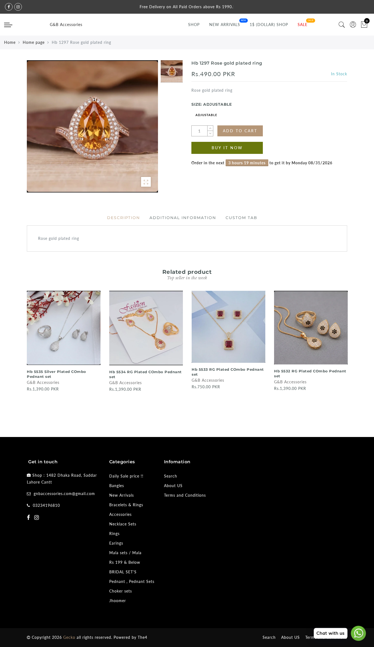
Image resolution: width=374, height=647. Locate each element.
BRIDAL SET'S (123, 572)
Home (10, 42)
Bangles (116, 485)
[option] (92, 126)
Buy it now (227, 147)
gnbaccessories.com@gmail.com (64, 493)
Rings (114, 533)
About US (173, 485)
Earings (116, 543)
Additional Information (182, 217)
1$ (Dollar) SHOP (269, 24)
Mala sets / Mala (125, 552)
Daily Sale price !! (126, 476)
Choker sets (120, 591)
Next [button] (344, 354)
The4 (142, 637)
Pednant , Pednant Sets (131, 581)
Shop (194, 24)
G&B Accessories (66, 24)
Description (123, 217)
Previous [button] (23, 354)
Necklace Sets (122, 524)
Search (170, 476)
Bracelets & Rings (126, 504)
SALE (302, 24)
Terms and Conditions (185, 495)
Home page (34, 42)
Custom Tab (241, 217)
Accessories (120, 514)
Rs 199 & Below (124, 562)
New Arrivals (224, 24)
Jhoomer (117, 600)
